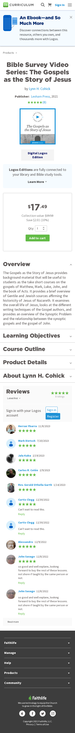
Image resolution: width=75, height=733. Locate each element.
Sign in (51, 410)
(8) (44, 102)
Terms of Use (42, 724)
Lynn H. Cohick (39, 88)
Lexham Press (40, 96)
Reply (21, 514)
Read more (13, 621)
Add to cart (37, 238)
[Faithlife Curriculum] (19, 5)
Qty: (31, 228)
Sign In (60, 5)
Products (8, 52)
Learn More (36, 182)
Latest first (12, 398)
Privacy (30, 724)
